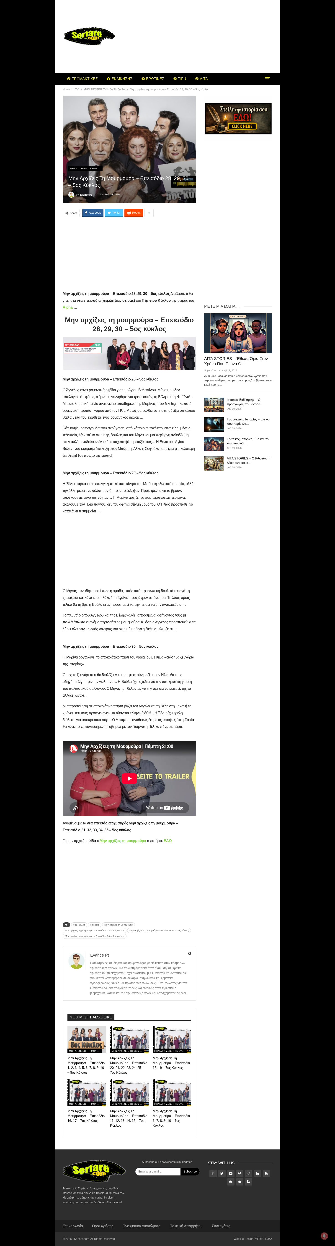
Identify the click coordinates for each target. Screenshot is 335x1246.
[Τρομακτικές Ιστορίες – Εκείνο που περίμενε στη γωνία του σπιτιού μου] (214, 424)
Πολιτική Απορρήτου (186, 1226)
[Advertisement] (203, 36)
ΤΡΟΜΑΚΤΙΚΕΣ (85, 79)
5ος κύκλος (79, 924)
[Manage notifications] (324, 1236)
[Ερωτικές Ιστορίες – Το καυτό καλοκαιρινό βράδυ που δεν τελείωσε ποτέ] (214, 444)
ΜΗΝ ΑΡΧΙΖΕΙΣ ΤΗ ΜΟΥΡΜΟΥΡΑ (86, 168)
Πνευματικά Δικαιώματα (141, 1226)
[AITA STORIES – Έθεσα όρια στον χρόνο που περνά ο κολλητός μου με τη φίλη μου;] (238, 333)
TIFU (182, 79)
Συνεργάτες (221, 1226)
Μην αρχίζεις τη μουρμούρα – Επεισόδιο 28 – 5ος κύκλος (94, 930)
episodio (94, 924)
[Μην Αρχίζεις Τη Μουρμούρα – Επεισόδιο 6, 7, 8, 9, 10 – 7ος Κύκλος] (172, 1092)
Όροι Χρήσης (102, 1226)
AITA (204, 79)
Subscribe (190, 1171)
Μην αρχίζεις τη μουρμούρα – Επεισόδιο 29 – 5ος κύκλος (159, 930)
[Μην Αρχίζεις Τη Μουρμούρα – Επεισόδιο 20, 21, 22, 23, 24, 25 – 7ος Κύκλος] (129, 1039)
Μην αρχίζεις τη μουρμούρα (118, 924)
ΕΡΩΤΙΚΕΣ (155, 79)
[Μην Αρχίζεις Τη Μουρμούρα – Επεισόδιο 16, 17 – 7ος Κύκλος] (86, 1092)
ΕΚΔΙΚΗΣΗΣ (121, 79)
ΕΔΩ (168, 841)
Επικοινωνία (73, 1226)
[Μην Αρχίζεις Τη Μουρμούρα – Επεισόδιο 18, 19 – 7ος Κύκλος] (172, 1039)
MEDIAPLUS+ (263, 1239)
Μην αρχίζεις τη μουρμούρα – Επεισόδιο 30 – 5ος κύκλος (94, 936)
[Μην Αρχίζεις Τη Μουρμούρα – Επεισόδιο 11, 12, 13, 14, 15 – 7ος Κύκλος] (129, 1092)
